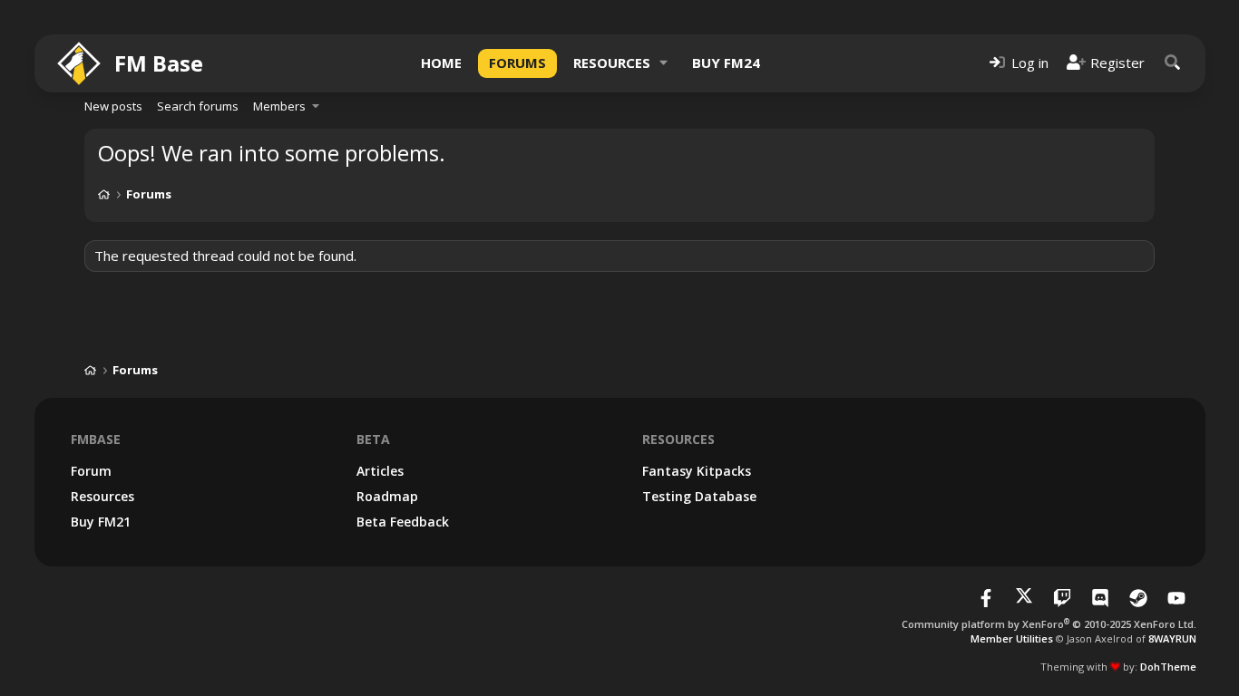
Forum (91, 470)
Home (441, 62)
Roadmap (387, 496)
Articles (380, 470)
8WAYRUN (1172, 638)
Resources (611, 62)
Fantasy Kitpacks (696, 470)
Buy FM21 (101, 521)
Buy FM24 (726, 62)
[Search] (1173, 63)
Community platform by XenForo (1049, 624)
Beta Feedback (402, 521)
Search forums (198, 106)
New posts (113, 106)
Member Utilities (1012, 638)
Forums (517, 62)
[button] (664, 63)
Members (279, 106)
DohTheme (1168, 666)
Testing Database (699, 496)
